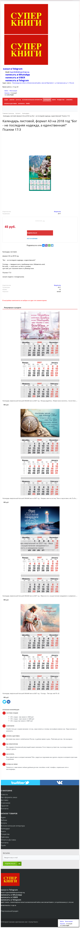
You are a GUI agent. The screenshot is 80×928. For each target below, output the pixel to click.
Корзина (7, 93)
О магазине (5, 803)
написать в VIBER (15, 77)
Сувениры (5, 837)
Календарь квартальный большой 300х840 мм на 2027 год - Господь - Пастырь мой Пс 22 (31, 693)
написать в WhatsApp (17, 74)
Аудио (3, 817)
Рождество (5, 834)
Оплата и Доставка (8, 840)
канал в (7, 68)
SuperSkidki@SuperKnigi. (18, 72)
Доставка (4, 800)
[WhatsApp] (49, 245)
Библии (4, 820)
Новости (4, 794)
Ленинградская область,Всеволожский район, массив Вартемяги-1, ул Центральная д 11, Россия (43, 83)
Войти (7, 91)
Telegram (17, 68)
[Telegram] (52, 245)
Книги (3, 831)
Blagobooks (57, 211)
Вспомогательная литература (13, 826)
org (28, 72)
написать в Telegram (17, 80)
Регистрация (13, 91)
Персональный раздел (9, 911)
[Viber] (46, 245)
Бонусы (4, 823)
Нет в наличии (32, 238)
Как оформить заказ (9, 797)
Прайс (3, 845)
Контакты (4, 808)
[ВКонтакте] (43, 245)
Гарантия (4, 806)
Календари (5, 828)
